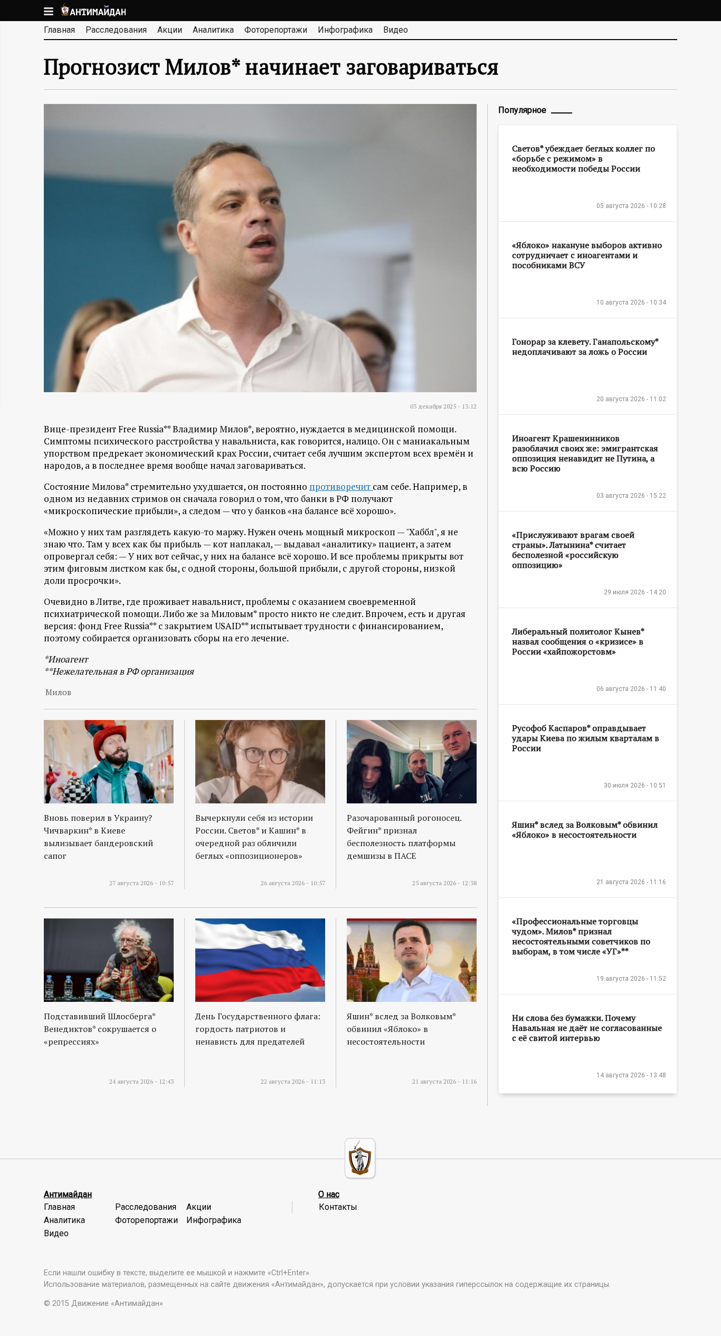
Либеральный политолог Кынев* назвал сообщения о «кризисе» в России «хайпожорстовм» (578, 641)
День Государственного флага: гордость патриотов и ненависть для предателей (257, 1028)
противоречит (341, 486)
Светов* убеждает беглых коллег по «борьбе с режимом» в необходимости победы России (583, 158)
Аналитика (213, 30)
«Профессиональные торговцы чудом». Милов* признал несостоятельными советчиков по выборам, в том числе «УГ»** (581, 936)
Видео (395, 30)
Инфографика (345, 30)
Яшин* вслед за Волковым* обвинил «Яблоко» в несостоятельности (401, 1028)
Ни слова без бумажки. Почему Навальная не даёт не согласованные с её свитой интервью (587, 1028)
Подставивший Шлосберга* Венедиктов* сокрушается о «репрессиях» (100, 1028)
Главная (59, 30)
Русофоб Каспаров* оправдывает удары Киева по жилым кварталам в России (585, 738)
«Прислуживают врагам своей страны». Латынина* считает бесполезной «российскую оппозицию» (573, 550)
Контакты (338, 1207)
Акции (169, 30)
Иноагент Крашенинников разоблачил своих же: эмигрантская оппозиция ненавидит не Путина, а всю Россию (585, 453)
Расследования (116, 30)
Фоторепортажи (275, 30)
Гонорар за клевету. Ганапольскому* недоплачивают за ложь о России (585, 346)
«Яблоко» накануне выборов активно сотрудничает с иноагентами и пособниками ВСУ (587, 255)
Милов (58, 692)
